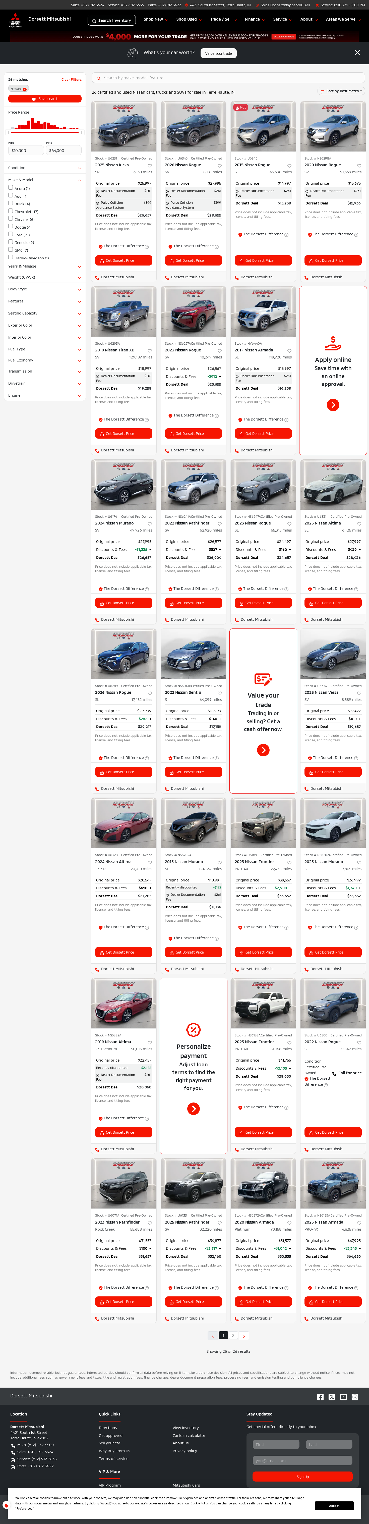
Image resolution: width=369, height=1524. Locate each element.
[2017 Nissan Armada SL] (263, 311)
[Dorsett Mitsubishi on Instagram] (353, 1395)
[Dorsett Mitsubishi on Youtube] (341, 1395)
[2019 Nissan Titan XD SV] (123, 311)
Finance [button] (252, 19)
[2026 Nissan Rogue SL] (123, 654)
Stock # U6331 (315, 516)
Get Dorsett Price (120, 259)
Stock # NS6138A (248, 1035)
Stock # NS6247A (248, 516)
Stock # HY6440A (248, 343)
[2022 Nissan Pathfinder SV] (193, 484)
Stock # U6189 (246, 854)
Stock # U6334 (315, 685)
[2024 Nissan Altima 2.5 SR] (123, 823)
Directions (108, 1427)
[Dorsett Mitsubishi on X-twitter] (330, 1395)
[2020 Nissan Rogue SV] (333, 126)
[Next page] (244, 1335)
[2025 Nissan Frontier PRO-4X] (263, 1003)
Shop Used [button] (186, 19)
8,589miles (352, 699)
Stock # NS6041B (178, 685)
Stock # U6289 (106, 685)
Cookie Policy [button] (199, 1503)
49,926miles (141, 529)
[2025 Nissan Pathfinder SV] (193, 1183)
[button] (218, 4)
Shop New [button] (153, 19)
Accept (334, 1506)
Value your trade (218, 53)
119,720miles (280, 356)
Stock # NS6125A (317, 1215)
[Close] (357, 52)
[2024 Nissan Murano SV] (123, 484)
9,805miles (352, 868)
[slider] (8, 132)
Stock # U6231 (106, 158)
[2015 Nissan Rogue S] (263, 126)
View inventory (186, 1427)
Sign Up (303, 1476)
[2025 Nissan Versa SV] (333, 654)
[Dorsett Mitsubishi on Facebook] (318, 1395)
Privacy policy (185, 1450)
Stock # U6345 (176, 158)
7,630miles (142, 171)
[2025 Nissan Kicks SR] (123, 126)
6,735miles (352, 529)
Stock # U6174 (106, 516)
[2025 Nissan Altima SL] (333, 484)
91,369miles (351, 171)
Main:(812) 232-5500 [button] (35, 1444)
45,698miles (281, 171)
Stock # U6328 (106, 854)
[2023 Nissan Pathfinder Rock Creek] (123, 1183)
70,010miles (141, 868)
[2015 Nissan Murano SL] (193, 823)
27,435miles (281, 868)
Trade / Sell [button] (220, 19)
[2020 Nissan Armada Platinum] (263, 1183)
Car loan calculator (189, 1435)
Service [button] (280, 19)
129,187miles (140, 356)
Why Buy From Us (114, 1450)
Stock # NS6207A (317, 854)
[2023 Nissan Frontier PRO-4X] (263, 823)
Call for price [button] (350, 1072)
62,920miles (211, 529)
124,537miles (210, 868)
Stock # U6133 (176, 1215)
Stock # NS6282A (178, 854)
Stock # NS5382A (108, 1035)
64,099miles (211, 699)
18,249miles (211, 356)
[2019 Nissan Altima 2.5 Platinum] (123, 1003)
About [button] (306, 19)
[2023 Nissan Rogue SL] (263, 484)
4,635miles (352, 1228)
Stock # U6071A (107, 1215)
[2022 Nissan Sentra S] (193, 654)
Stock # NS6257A (178, 343)
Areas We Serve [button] (340, 19)
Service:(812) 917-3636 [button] (37, 1458)
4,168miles (282, 1048)
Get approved (110, 1435)
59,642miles (350, 1048)
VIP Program (110, 1484)
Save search (48, 98)
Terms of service (113, 1458)
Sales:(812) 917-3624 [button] (35, 1451)
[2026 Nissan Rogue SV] (193, 126)
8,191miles (212, 171)
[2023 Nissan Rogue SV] (193, 311)
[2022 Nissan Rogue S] (333, 1003)
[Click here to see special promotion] (184, 35)
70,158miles (281, 1228)
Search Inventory (114, 20)
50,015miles (141, 1048)
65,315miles (281, 529)
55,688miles (141, 1228)
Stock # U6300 (315, 1035)
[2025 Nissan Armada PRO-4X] (333, 1183)
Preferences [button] (24, 1508)
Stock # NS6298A (317, 158)
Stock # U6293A (107, 343)
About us (181, 1442)
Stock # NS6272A (248, 1215)
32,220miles (211, 1228)
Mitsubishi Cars (186, 1484)
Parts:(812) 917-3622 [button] (35, 1465)
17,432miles (142, 699)
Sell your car (109, 1442)
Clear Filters (72, 79)
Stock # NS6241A (178, 516)
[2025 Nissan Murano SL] (333, 823)
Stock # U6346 (246, 158)
